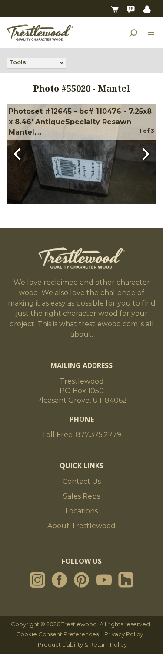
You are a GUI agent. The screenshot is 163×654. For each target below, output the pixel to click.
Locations (81, 511)
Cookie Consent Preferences (57, 634)
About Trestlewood (81, 526)
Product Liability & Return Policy (82, 644)
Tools (17, 62)
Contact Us (82, 481)
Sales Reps (81, 496)
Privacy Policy (123, 634)
